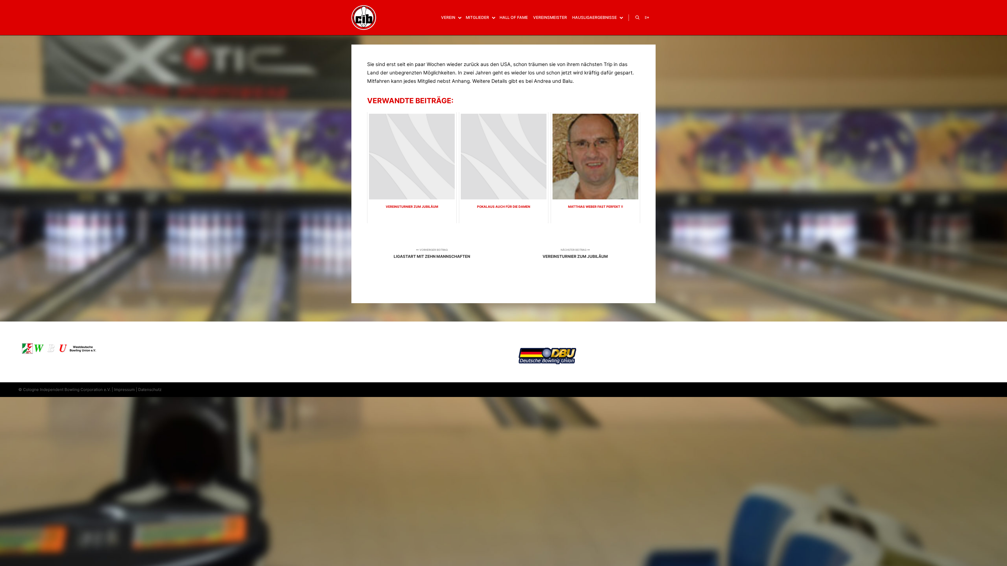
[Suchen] (637, 17)
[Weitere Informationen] (647, 17)
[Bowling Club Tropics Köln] (363, 17)
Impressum (124, 389)
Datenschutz (150, 389)
